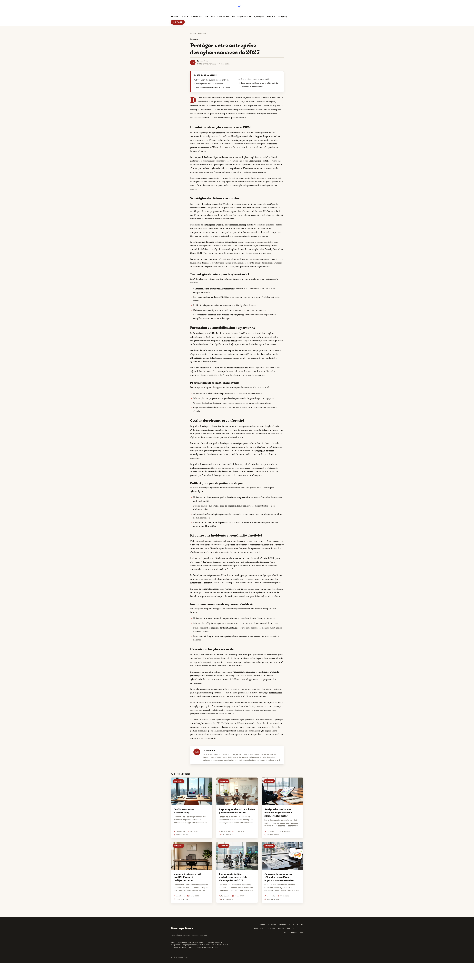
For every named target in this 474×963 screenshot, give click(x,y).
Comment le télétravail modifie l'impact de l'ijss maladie (187, 877)
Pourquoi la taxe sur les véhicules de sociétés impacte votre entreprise (279, 877)
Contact (177, 22)
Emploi (185, 17)
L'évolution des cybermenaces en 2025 (212, 80)
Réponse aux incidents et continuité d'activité (259, 83)
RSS (301, 932)
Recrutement (244, 17)
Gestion (271, 17)
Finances (210, 17)
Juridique (259, 17)
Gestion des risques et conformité (255, 79)
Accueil (175, 17)
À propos (282, 17)
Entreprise (197, 17)
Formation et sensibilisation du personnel (213, 87)
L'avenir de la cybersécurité (252, 87)
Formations (223, 17)
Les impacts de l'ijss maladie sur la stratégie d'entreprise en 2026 (233, 877)
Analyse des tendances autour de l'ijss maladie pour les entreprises (278, 812)
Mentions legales (290, 932)
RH (233, 17)
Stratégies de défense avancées (209, 84)
